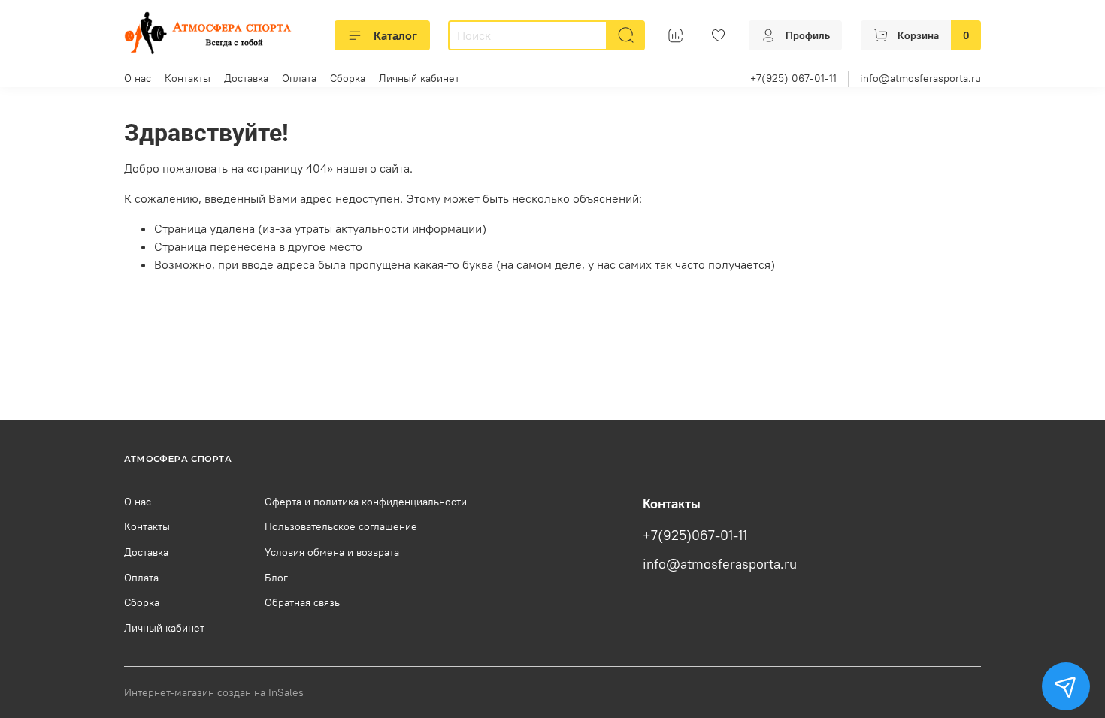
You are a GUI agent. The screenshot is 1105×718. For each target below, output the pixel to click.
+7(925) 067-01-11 (793, 78)
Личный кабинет (419, 78)
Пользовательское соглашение (341, 526)
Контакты (187, 78)
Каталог (395, 35)
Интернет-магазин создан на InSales (214, 692)
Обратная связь (302, 602)
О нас (137, 78)
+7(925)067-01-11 (695, 535)
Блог (276, 577)
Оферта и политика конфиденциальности (366, 501)
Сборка (347, 78)
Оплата (299, 78)
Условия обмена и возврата (332, 552)
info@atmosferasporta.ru (920, 78)
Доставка (246, 78)
